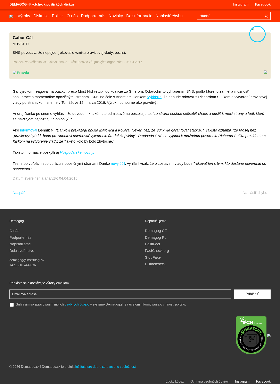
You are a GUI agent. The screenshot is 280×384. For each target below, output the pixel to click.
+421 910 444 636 (22, 265)
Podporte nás (93, 16)
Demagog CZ (156, 231)
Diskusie (41, 16)
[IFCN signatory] (251, 335)
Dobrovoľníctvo (21, 251)
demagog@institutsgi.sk (26, 260)
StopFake (153, 257)
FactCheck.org (157, 251)
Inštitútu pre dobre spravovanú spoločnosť (105, 366)
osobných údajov (77, 304)
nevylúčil (118, 163)
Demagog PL (155, 237)
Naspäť (19, 193)
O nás (72, 16)
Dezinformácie (139, 16)
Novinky (116, 16)
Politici (57, 16)
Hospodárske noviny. (77, 152)
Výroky (24, 16)
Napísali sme (20, 244)
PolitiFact (152, 244)
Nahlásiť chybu (169, 16)
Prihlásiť (252, 294)
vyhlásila (154, 97)
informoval (29, 130)
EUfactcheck (155, 264)
